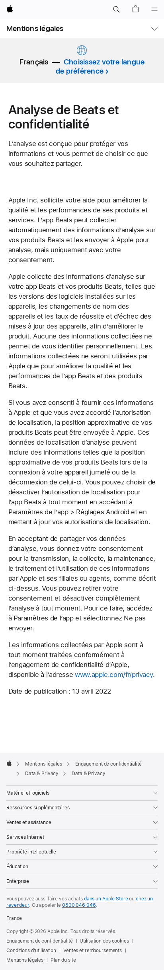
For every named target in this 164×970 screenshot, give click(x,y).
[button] (116, 9)
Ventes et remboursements (92, 950)
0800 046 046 (79, 905)
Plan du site (63, 960)
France (14, 918)
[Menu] (154, 9)
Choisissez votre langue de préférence (100, 66)
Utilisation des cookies (104, 941)
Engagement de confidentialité (39, 941)
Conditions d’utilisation (31, 950)
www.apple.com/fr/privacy (114, 674)
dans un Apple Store (106, 899)
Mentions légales (35, 28)
